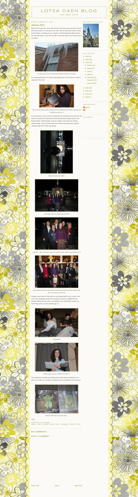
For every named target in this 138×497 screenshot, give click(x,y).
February (90, 77)
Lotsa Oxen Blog (69, 11)
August (89, 68)
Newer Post (35, 485)
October (90, 65)
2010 (87, 94)
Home (62, 14)
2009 (87, 97)
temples (72, 424)
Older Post (78, 485)
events (46, 424)
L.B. (85, 110)
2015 (87, 56)
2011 (87, 91)
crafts (40, 424)
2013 (87, 62)
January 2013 (91, 83)
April (89, 74)
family (52, 424)
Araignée (87, 107)
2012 (87, 88)
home (57, 424)
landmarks (64, 424)
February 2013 (92, 80)
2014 (87, 59)
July (88, 71)
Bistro (75, 14)
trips (79, 424)
